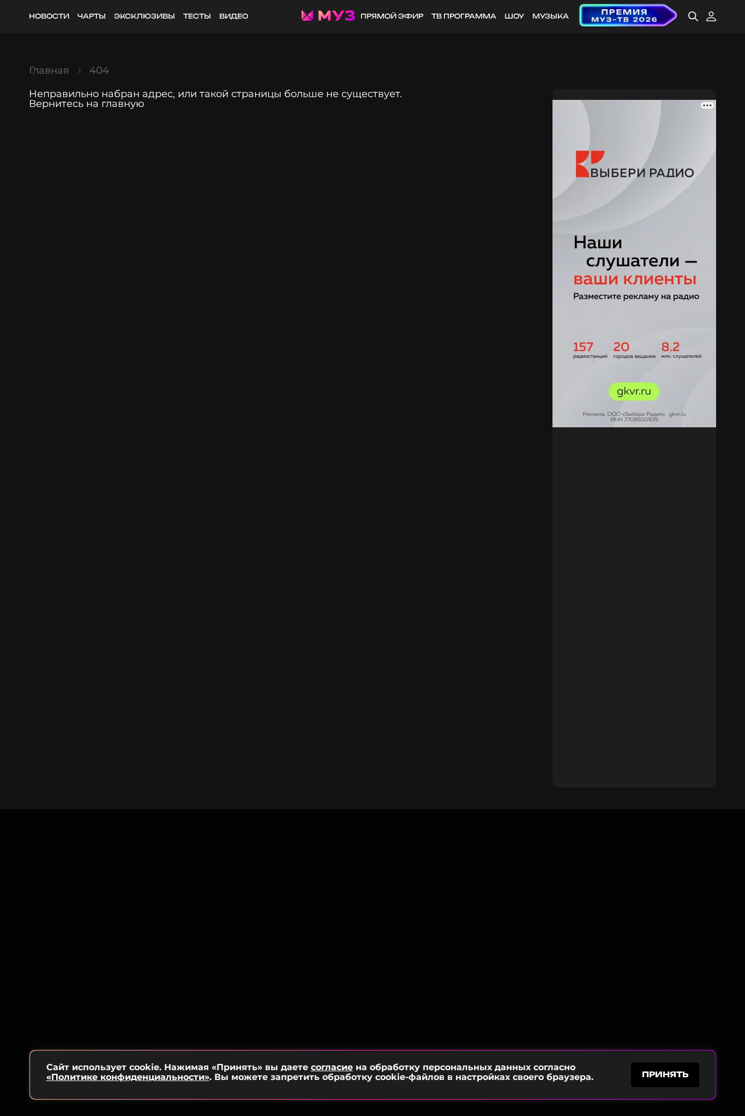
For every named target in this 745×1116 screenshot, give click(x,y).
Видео (233, 16)
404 (99, 70)
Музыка (550, 16)
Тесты (197, 16)
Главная (49, 70)
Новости (49, 16)
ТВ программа (463, 16)
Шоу (514, 16)
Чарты (91, 16)
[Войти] (711, 16)
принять (665, 1074)
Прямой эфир (392, 16)
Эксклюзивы (144, 16)
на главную (115, 104)
